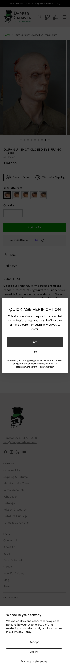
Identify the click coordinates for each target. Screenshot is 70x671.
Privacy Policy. (23, 632)
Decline (34, 651)
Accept (34, 642)
